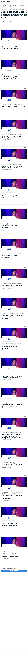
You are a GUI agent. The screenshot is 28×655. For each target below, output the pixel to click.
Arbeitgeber (4, 9)
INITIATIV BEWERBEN (14, 571)
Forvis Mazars (22, 9)
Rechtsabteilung (13, 9)
